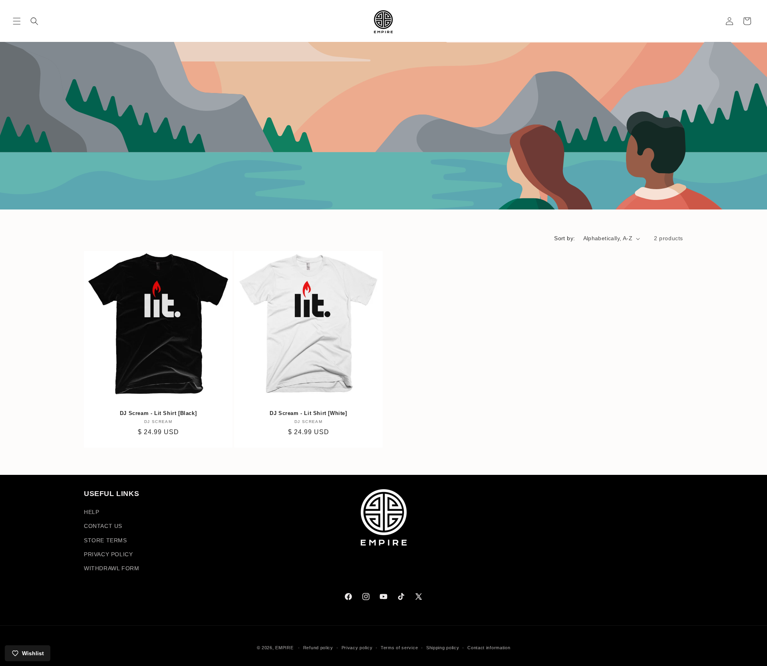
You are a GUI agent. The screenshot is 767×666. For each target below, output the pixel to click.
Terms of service (399, 647)
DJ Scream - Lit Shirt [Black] (158, 413)
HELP (91, 512)
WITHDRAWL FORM (111, 568)
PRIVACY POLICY (108, 554)
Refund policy (318, 647)
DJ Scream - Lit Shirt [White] (308, 413)
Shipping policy (442, 647)
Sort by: (564, 238)
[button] (17, 21)
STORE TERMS (105, 540)
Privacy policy (357, 647)
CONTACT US (103, 526)
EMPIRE (285, 647)
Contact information (488, 647)
